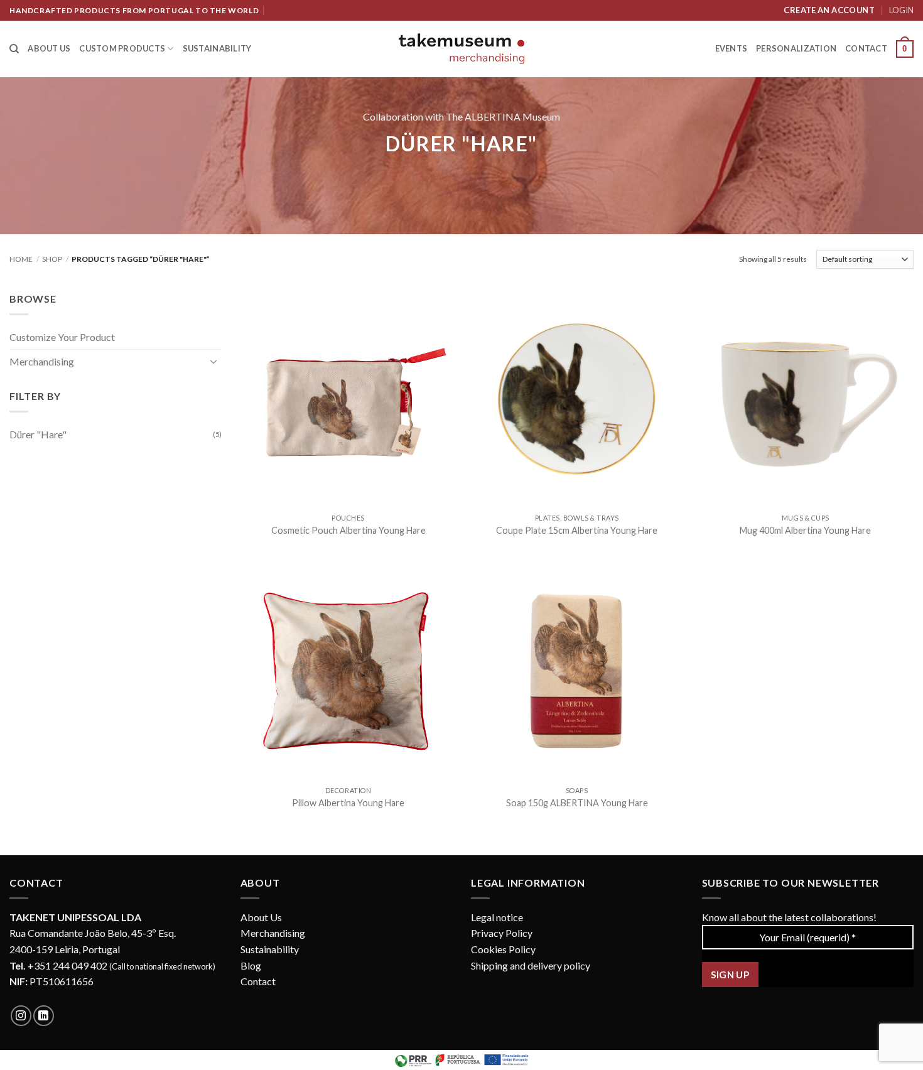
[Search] (14, 49)
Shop (52, 259)
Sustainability (217, 48)
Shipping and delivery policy (530, 965)
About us (49, 48)
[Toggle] (214, 361)
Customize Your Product (62, 337)
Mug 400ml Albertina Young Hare (805, 530)
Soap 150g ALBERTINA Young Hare (577, 802)
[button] (905, 49)
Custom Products (122, 48)
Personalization (796, 48)
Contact (866, 48)
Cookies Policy (503, 949)
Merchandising (41, 361)
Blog (250, 965)
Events (731, 48)
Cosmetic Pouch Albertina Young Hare (348, 530)
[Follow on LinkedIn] (43, 1015)
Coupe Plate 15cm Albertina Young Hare (576, 530)
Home (21, 259)
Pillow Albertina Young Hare (348, 802)
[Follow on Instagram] (21, 1015)
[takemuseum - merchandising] (461, 48)
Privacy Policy (501, 933)
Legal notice (497, 917)
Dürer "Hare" (38, 434)
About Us (261, 917)
